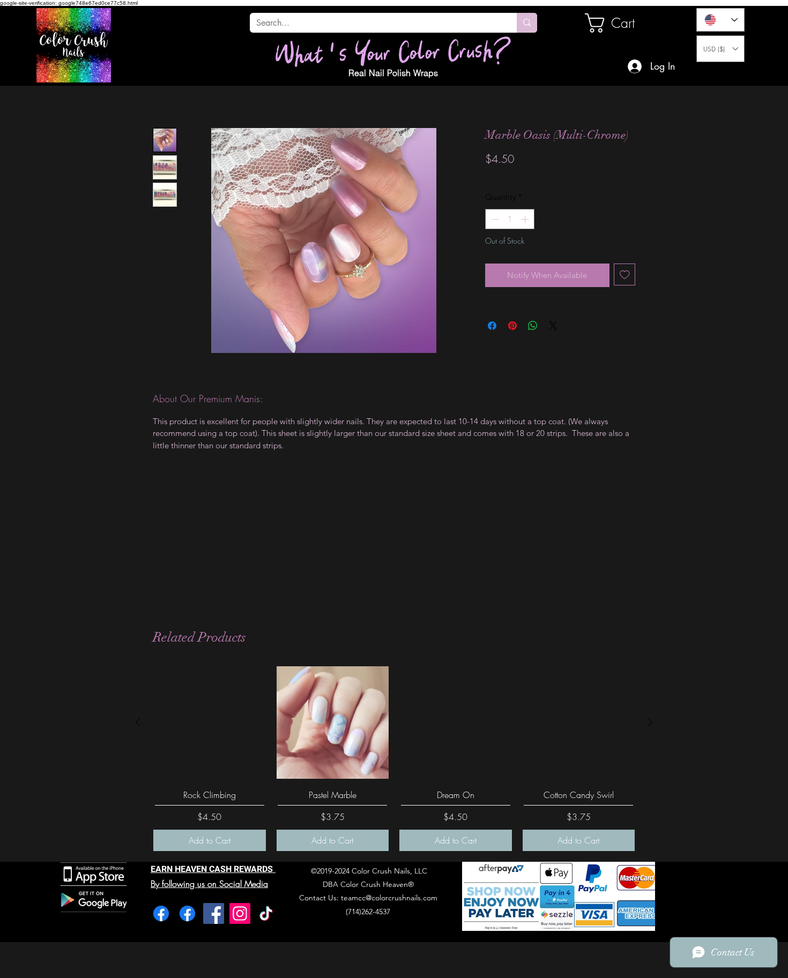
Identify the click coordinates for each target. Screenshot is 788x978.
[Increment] (526, 219)
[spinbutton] (510, 219)
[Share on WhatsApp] (532, 325)
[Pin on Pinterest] (512, 325)
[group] (394, 759)
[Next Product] (650, 722)
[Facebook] (161, 913)
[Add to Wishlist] (625, 274)
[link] (621, 23)
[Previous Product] (137, 722)
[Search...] (527, 23)
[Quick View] (209, 722)
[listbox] (720, 48)
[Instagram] (239, 913)
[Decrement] (494, 219)
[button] (720, 48)
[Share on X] (553, 325)
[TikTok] (266, 913)
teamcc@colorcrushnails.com (389, 897)
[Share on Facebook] (492, 325)
